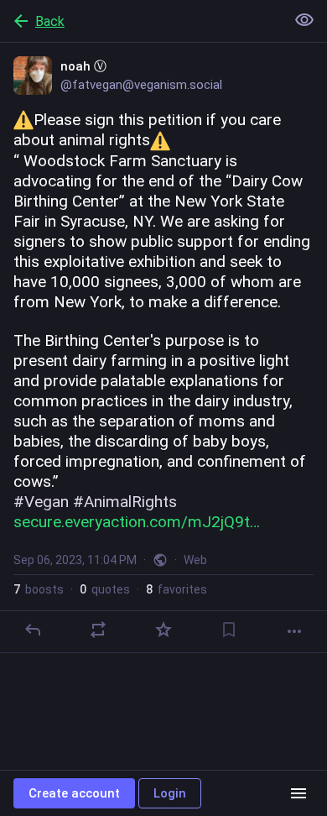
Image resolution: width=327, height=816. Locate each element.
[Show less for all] (304, 20)
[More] (294, 631)
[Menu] (298, 793)
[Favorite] (163, 630)
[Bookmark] (229, 630)
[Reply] (33, 630)
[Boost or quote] (98, 630)
